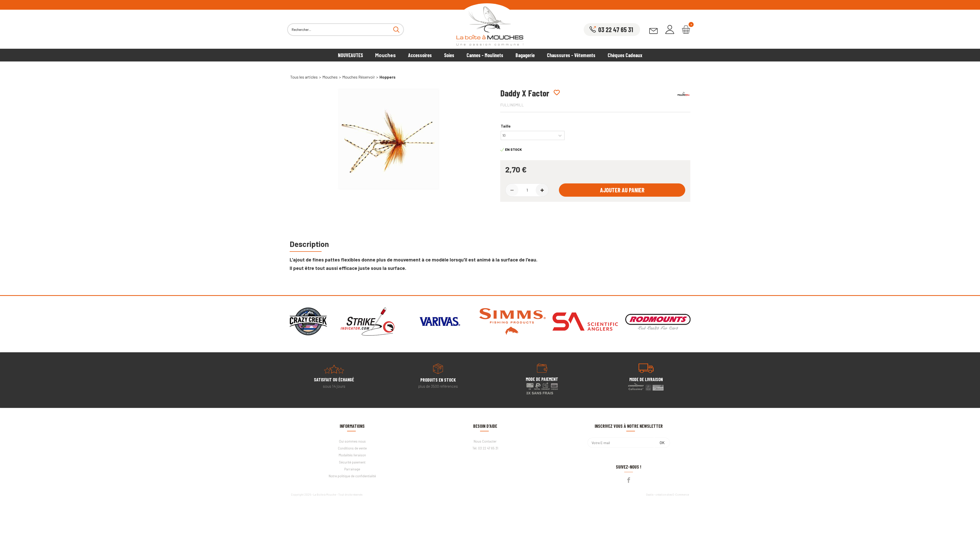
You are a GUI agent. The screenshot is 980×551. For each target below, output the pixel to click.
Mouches (385, 55)
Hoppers (387, 76)
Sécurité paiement (352, 462)
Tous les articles (304, 76)
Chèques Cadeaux (625, 55)
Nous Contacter (485, 441)
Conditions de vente (352, 448)
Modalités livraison (352, 455)
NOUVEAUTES (350, 55)
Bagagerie (525, 55)
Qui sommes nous (352, 441)
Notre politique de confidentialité (352, 476)
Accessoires (420, 55)
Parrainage (352, 469)
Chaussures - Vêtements (571, 55)
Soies (449, 55)
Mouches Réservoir (358, 76)
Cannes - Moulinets (485, 55)
